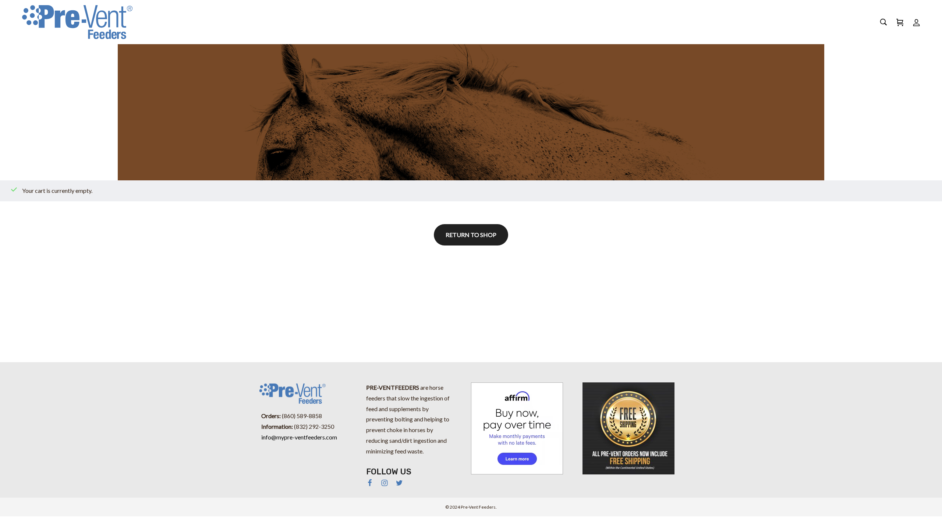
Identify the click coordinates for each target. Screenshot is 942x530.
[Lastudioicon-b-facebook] (369, 483)
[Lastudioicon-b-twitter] (399, 483)
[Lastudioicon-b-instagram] (384, 483)
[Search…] (883, 22)
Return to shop (471, 234)
